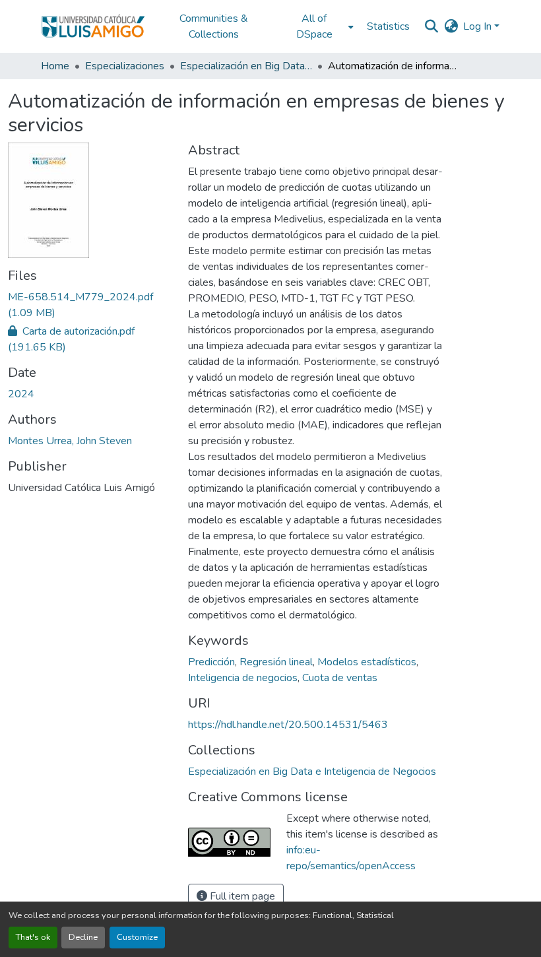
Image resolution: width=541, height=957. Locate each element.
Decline (83, 937)
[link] (90, 305)
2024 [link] (21, 394)
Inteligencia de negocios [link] (243, 678)
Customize (137, 937)
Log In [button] (478, 26)
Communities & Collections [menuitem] (213, 26)
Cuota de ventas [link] (339, 678)
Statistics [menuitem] (388, 26)
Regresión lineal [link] (276, 662)
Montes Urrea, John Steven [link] (70, 441)
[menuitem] (318, 26)
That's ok (33, 937)
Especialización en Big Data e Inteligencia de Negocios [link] (246, 66)
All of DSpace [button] (314, 26)
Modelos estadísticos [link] (366, 662)
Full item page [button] (241, 896)
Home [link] (55, 66)
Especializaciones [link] (124, 66)
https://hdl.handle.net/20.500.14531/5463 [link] (288, 724)
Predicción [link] (211, 662)
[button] (93, 26)
